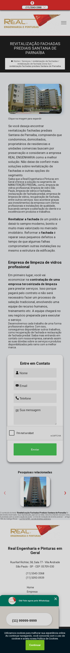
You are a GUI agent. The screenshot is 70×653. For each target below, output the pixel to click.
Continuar (35, 645)
